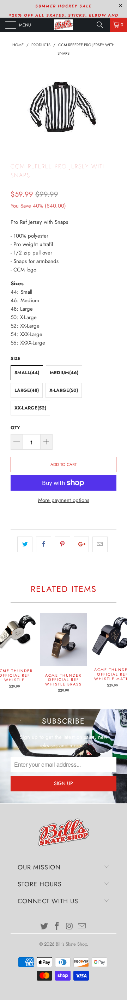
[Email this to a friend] (100, 544)
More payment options (63, 500)
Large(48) (26, 390)
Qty (15, 427)
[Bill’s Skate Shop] (63, 25)
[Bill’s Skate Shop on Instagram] (69, 926)
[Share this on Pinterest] (62, 544)
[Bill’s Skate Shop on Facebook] (57, 926)
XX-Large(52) (30, 408)
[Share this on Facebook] (43, 544)
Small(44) (26, 372)
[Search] (102, 25)
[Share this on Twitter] (24, 544)
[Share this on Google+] (81, 544)
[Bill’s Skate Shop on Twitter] (44, 926)
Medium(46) (64, 372)
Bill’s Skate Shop (71, 944)
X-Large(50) (63, 390)
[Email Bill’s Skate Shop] (82, 926)
